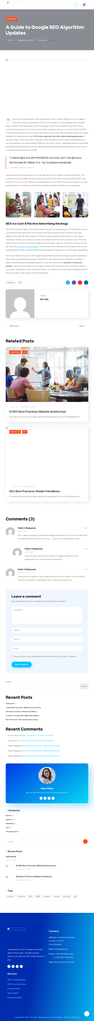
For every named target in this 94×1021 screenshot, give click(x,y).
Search (8, 681)
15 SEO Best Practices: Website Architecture (37, 411)
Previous (14, 326)
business (10, 896)
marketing (11, 283)
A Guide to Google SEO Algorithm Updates (22, 716)
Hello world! (10, 703)
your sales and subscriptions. (28, 246)
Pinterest (80, 282)
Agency (9, 815)
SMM (38, 896)
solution (47, 896)
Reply (86, 528)
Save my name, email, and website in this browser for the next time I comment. (45, 656)
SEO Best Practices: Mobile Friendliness (34, 491)
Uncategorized (12, 831)
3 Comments (42, 40)
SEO (20, 283)
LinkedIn (86, 282)
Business (9, 819)
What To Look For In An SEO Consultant (37, 735)
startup (56, 896)
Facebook (74, 282)
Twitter (68, 282)
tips (75, 896)
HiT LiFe (10, 40)
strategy (66, 896)
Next (82, 326)
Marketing (11, 19)
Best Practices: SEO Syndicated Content (22, 720)
